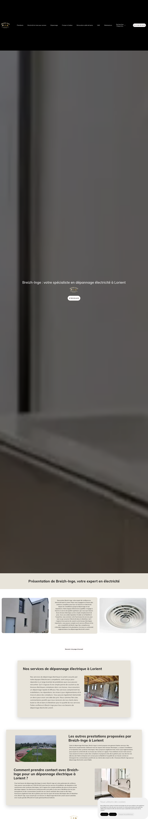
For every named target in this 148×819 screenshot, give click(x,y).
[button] (125, 25)
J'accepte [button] (104, 814)
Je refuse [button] (112, 814)
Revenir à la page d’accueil (74, 649)
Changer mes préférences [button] (125, 814)
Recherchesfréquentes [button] (120, 25)
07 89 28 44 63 (140, 25)
